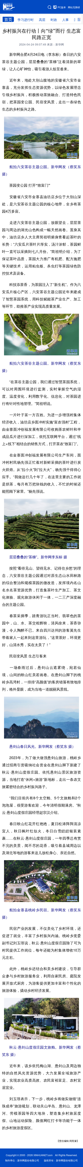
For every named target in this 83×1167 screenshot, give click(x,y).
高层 (42, 19)
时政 (54, 19)
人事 (65, 19)
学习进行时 (26, 19)
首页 (8, 19)
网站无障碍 (74, 7)
